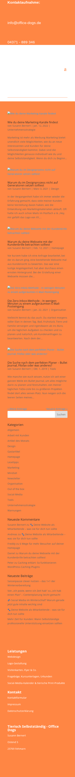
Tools (53, 368)
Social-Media (15, 494)
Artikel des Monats (18, 440)
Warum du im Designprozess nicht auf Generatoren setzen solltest (33, 184)
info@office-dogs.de (24, 23)
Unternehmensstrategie (21, 129)
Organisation (58, 309)
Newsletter (14, 478)
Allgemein (13, 430)
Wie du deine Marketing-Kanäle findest (33, 122)
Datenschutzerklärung (20, 711)
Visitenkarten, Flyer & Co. (22, 670)
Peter (11, 562)
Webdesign (14, 656)
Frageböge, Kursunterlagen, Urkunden (30, 676)
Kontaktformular (17, 697)
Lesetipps (13, 462)
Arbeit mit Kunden (18, 435)
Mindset (12, 473)
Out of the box (16, 489)
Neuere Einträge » (57, 409)
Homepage (57, 248)
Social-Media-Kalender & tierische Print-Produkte (36, 683)
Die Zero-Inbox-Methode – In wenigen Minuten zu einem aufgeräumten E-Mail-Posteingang (34, 303)
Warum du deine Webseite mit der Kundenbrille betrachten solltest (30, 243)
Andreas (12, 534)
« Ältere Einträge (17, 409)
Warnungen (14, 510)
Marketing (13, 467)
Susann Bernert (21, 125)
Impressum (14, 704)
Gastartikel (14, 451)
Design (55, 188)
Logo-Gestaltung (17, 663)
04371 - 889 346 (21, 42)
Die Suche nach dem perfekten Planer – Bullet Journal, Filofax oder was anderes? (37, 364)
